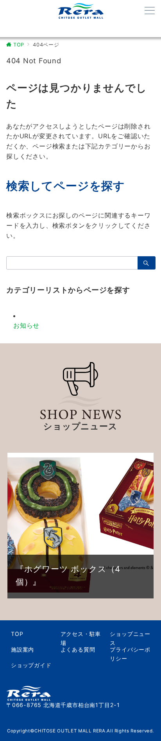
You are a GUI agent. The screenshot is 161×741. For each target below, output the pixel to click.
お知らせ (26, 325)
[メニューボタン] (149, 11)
